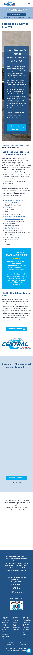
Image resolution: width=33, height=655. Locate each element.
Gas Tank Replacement (12, 228)
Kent (6, 563)
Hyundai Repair (5, 620)
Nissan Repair (5, 632)
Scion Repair (5, 634)
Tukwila (23, 570)
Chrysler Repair (26, 622)
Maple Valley (10, 568)
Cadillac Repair (26, 619)
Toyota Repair (5, 638)
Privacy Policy (23, 642)
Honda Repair (5, 619)
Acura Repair (5, 617)
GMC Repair (26, 627)
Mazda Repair (5, 627)
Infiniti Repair (5, 622)
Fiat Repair (15, 620)
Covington (18, 565)
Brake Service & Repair (12, 203)
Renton (11, 565)
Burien (24, 568)
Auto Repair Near (11, 642)
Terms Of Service (11, 644)
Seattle (25, 565)
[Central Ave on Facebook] (14, 588)
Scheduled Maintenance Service (15, 216)
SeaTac (9, 570)
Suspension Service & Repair (14, 219)
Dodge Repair (26, 624)
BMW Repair (16, 619)
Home (4, 145)
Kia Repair (4, 624)
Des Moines (12, 563)
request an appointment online (11, 320)
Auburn (20, 563)
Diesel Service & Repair (12, 237)
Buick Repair (26, 617)
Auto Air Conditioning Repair (14, 200)
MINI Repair (15, 625)
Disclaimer (23, 644)
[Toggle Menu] (29, 4)
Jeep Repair (26, 629)
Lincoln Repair (26, 631)
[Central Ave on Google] (18, 588)
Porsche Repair (16, 627)
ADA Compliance (16, 592)
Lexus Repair (5, 625)
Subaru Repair (5, 636)
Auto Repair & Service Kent (15, 145)
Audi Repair (15, 617)
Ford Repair (26, 625)
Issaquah (16, 570)
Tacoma (18, 568)
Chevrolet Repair (27, 620)
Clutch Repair (9, 207)
